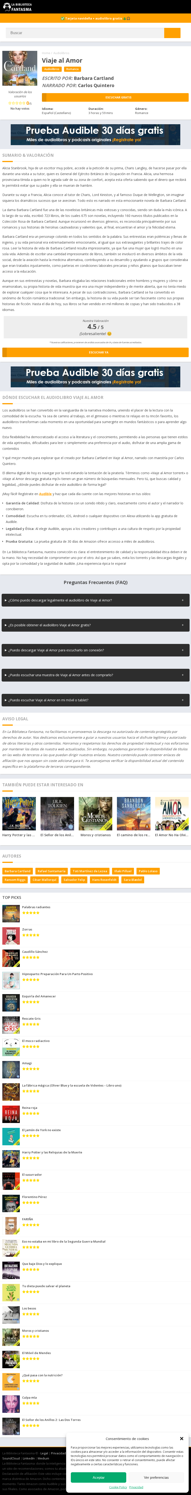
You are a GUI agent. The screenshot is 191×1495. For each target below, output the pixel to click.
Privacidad (136, 1487)
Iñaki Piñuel (123, 871)
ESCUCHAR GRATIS (118, 97)
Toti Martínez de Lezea (90, 871)
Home (46, 53)
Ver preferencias (156, 1477)
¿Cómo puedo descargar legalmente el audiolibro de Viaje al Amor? (60, 600)
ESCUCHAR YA (98, 352)
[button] (181, 1438)
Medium (43, 1458)
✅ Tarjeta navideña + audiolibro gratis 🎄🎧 (95, 18)
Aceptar (99, 1477)
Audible (45, 494)
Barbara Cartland (18, 871)
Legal (44, 1453)
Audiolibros (61, 53)
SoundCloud (11, 1458)
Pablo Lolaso (148, 871)
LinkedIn (29, 1458)
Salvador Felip (74, 880)
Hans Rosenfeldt (104, 880)
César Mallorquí (44, 880)
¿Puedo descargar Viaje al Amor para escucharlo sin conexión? (56, 650)
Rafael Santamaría (51, 871)
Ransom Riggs (15, 880)
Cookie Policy (118, 1487)
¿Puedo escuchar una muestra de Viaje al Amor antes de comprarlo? (60, 675)
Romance (72, 69)
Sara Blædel (133, 880)
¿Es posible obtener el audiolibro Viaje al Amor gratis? (49, 625)
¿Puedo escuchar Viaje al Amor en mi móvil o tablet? (48, 700)
